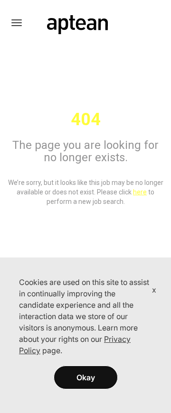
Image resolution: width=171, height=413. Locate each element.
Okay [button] (85, 377)
